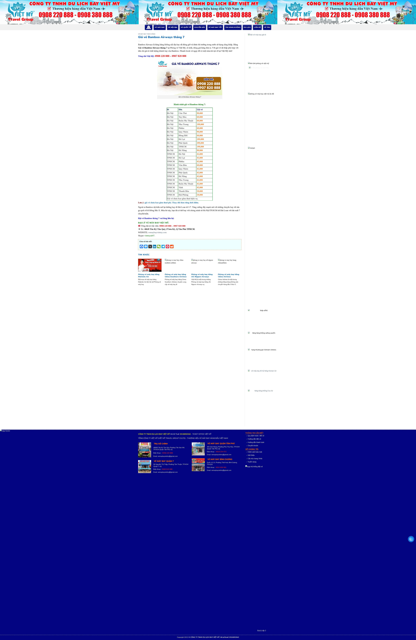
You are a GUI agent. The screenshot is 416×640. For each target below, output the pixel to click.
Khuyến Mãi (199, 27)
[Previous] (141, 270)
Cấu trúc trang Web (255, 458)
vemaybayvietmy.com (157, 232)
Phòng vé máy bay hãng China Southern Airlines (176, 275)
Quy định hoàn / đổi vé (256, 436)
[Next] (238, 270)
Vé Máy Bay (160, 27)
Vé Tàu (267, 27)
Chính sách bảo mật (255, 452)
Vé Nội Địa (172, 27)
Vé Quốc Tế (186, 27)
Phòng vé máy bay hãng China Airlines (228, 275)
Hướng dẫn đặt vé (254, 439)
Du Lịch (247, 27)
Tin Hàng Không (232, 27)
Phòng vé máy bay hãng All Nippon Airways (202, 275)
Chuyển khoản (253, 445)
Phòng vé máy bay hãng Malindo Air (148, 275)
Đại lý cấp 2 (261, 630)
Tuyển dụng (252, 462)
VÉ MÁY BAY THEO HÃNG (146, 34)
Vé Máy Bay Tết (215, 27)
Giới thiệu (251, 455)
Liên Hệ (257, 27)
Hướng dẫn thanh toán (256, 442)
